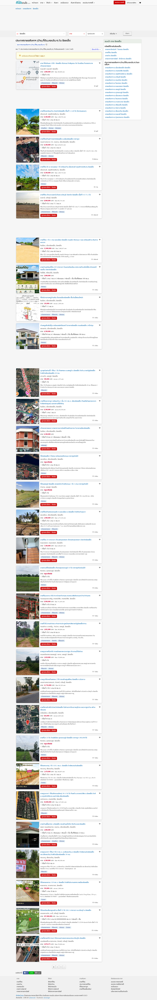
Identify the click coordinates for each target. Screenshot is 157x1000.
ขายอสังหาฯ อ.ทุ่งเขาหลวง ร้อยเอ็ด (117, 117)
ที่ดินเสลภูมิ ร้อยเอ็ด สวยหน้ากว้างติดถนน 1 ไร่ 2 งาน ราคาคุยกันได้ (64, 484)
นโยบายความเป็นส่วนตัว (119, 991)
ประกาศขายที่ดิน (85, 984)
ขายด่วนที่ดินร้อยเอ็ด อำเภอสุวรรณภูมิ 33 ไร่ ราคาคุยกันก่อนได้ (62, 568)
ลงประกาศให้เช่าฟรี (117, 984)
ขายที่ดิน (19, 982)
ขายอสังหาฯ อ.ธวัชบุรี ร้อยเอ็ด (115, 77)
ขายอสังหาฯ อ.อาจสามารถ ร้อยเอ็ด (117, 102)
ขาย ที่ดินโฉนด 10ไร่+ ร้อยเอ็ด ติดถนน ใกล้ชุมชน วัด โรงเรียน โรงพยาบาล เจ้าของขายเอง (66, 64)
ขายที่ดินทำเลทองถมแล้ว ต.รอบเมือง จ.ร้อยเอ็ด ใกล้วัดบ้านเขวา (63, 512)
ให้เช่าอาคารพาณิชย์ (54, 991)
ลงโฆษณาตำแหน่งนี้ (33, 56)
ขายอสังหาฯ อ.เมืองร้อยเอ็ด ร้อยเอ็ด (117, 68)
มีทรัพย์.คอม (20, 995)
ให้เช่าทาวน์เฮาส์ (53, 989)
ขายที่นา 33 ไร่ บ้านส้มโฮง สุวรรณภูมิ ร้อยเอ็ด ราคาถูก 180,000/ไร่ (63, 738)
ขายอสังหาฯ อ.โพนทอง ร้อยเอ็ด (116, 83)
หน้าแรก (35, 3)
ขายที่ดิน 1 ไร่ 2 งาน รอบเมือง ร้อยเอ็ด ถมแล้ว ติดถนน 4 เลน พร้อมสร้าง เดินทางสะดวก (69, 241)
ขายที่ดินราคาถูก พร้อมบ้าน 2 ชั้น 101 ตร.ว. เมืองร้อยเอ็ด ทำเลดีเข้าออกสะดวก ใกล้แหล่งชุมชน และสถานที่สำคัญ (68, 402)
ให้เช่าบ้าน (51, 984)
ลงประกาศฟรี (88, 3)
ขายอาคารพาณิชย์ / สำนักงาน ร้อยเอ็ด (118, 59)
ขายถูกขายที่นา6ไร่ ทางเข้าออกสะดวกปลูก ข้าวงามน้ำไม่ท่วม (61, 651)
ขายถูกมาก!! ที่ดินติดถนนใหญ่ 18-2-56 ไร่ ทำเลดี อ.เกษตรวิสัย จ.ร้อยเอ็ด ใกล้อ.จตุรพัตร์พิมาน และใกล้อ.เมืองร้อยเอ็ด (68, 795)
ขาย (41, 3)
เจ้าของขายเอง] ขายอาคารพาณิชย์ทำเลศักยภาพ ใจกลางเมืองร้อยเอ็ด (65, 428)
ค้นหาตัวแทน (76, 3)
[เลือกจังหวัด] (17, 34)
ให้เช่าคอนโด (52, 986)
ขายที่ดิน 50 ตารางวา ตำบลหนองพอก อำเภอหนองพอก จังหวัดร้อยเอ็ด (65, 540)
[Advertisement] (78, 21)
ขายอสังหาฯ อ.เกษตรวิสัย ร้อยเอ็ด (117, 71)
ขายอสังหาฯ (27, 9)
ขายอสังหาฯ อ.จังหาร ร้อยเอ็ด (115, 108)
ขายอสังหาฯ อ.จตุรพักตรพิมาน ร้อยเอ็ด (118, 74)
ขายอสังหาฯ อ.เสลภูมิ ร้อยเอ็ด (115, 89)
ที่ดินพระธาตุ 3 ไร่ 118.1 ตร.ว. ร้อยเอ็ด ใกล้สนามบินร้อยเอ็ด (61, 765)
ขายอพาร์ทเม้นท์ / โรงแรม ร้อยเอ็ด (117, 49)
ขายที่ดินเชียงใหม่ (85, 989)
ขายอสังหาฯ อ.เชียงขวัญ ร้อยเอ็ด (116, 111)
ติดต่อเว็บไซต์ (115, 989)
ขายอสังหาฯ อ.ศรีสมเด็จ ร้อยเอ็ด (116, 105)
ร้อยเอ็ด (35, 9)
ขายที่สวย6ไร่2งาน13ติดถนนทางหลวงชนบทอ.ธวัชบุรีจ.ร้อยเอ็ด (63, 938)
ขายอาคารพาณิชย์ (23, 991)
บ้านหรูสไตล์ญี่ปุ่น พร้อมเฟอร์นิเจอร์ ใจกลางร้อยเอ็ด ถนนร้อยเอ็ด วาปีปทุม (66, 325)
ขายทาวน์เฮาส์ (21, 989)
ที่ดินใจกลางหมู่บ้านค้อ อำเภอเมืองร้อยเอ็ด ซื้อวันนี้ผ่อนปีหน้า (61, 297)
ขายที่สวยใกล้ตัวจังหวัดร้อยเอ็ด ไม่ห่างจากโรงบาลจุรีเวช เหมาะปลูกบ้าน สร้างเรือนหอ (67, 708)
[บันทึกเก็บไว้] (99, 63)
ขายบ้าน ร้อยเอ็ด (110, 55)
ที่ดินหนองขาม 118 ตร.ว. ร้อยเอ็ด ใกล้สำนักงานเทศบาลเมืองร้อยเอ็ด (64, 882)
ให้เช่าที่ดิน (51, 982)
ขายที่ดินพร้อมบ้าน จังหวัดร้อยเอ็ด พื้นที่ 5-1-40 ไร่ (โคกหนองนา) (63, 111)
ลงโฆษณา (65, 3)
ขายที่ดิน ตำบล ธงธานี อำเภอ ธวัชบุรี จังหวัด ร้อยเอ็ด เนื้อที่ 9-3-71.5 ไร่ (65, 195)
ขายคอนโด (20, 986)
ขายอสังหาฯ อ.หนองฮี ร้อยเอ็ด (115, 114)
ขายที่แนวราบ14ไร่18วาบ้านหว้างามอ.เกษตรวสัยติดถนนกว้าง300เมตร (65, 596)
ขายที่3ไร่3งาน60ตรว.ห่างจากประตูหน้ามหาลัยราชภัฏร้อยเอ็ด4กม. (63, 623)
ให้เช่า (48, 3)
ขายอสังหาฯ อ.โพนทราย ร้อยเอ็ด (116, 99)
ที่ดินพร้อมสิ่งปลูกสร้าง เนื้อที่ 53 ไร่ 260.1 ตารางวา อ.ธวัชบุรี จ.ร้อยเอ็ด (65, 910)
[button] (77, 33)
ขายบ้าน (19, 984)
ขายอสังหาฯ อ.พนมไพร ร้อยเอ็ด (116, 80)
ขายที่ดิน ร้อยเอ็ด (111, 52)
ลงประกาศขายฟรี (117, 982)
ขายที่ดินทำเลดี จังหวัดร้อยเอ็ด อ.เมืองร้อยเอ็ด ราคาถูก (59, 139)
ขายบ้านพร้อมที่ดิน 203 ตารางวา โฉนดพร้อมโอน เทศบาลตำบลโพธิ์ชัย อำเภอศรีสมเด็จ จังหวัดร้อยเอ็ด (68, 268)
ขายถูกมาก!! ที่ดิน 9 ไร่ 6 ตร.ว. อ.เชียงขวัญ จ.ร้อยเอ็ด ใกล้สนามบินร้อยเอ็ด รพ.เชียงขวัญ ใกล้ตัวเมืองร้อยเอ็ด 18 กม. (67, 853)
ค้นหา (56, 3)
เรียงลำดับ (95, 49)
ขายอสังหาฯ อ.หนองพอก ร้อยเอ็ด (117, 86)
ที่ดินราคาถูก (84, 986)
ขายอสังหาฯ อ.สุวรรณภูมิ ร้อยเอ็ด (116, 92)
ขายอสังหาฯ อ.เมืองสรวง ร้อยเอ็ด (117, 95)
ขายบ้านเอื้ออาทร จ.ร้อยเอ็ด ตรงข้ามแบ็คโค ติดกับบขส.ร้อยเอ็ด (62, 824)
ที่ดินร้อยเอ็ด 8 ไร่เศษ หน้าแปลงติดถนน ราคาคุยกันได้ (59, 456)
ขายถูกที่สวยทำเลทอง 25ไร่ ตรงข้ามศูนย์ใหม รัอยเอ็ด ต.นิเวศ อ (62, 679)
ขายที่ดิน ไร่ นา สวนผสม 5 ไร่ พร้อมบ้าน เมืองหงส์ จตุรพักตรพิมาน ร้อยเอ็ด (67, 167)
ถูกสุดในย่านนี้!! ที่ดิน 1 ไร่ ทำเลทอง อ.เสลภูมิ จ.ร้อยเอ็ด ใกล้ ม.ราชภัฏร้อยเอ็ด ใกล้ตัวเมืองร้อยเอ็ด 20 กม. (67, 372)
